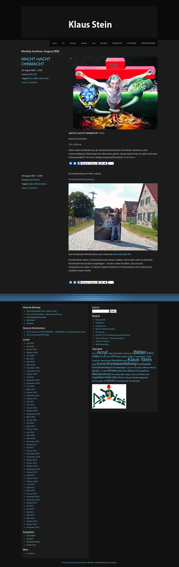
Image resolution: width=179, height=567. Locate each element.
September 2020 (33, 414)
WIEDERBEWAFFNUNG (36, 317)
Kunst (101, 364)
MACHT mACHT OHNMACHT (35, 61)
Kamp (124, 360)
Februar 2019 (32, 429)
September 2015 (33, 469)
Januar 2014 (32, 494)
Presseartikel (142, 370)
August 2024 (32, 374)
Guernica (96, 360)
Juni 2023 (31, 386)
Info (93, 43)
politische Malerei (126, 370)
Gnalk (148, 356)
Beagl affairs (118, 353)
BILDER (104, 43)
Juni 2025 (31, 356)
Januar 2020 (32, 420)
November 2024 (33, 368)
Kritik (94, 364)
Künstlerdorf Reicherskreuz (81, 179)
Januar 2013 (32, 524)
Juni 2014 (31, 484)
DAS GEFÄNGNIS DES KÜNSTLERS (42, 311)
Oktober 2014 (32, 481)
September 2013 (33, 500)
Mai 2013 (30, 512)
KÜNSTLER (117, 43)
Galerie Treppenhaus (137, 356)
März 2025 (31, 365)
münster (112, 370)
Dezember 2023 (33, 380)
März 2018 (31, 438)
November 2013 (33, 497)
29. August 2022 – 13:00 (32, 176)
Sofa (147, 374)
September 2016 (33, 457)
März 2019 (31, 426)
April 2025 (31, 362)
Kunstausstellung (121, 363)
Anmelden (31, 553)
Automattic (112, 562)
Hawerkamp (106, 360)
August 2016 (32, 460)
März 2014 (31, 490)
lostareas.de (101, 326)
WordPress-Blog (102, 344)
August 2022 (32, 392)
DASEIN (30, 323)
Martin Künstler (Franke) (105, 329)
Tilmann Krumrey (102, 341)
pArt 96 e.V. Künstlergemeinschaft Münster (113, 335)
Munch (153, 367)
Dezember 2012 (33, 527)
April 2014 (31, 487)
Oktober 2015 (32, 466)
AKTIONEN (131, 43)
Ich (63, 43)
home (54, 43)
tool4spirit (128, 377)
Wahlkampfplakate (140, 377)
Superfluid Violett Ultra (104, 377)
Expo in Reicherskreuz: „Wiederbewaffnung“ (44, 314)
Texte (120, 377)
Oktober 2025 (32, 353)
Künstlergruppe (118, 367)
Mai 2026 (30, 346)
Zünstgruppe (134, 381)
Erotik (103, 356)
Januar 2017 (32, 451)
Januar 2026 (32, 349)
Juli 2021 (30, 402)
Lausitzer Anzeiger (134, 367)
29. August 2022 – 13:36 (32, 70)
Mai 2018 (30, 432)
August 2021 (32, 398)
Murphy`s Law (99, 370)
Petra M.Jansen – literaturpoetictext (110, 338)
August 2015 (32, 472)
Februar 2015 (32, 478)
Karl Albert (100, 323)
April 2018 (31, 435)
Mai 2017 (30, 448)
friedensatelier (121, 356)
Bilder (36, 78)
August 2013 (32, 503)
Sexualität (116, 374)
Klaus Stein (44, 78)
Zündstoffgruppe (122, 381)
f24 (113, 356)
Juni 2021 (31, 405)
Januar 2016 (32, 463)
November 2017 (33, 441)
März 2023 (31, 389)
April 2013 (31, 515)
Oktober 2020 (32, 411)
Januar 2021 (32, 408)
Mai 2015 (30, 475)
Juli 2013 (30, 506)
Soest (142, 374)
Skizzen (135, 374)
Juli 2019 (30, 423)
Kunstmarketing (101, 367)
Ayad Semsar (32, 332)
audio (30, 184)
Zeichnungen (97, 381)
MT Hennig (100, 332)
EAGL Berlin (101, 320)
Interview (116, 360)
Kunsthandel (144, 364)
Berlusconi (128, 353)
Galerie (84, 43)
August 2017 (32, 445)
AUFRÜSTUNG (43, 335)
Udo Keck (30, 335)
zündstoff (109, 380)
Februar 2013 (32, 521)
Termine (73, 43)
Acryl (30, 78)
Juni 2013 (31, 509)
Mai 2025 (30, 359)
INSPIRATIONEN (148, 43)
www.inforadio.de (122, 254)
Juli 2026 (30, 343)
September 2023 (33, 383)
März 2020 (31, 417)
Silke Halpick (125, 374)
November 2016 (33, 454)
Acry (94, 353)
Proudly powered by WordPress (74, 562)
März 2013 (31, 518)
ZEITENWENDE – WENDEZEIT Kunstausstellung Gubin (62, 332)
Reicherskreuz (40, 184)
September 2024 (33, 371)
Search (95, 307)
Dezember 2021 (33, 395)
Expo (108, 356)
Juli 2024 (30, 377)
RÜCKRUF (31, 320)
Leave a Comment (29, 82)
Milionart (146, 367)
